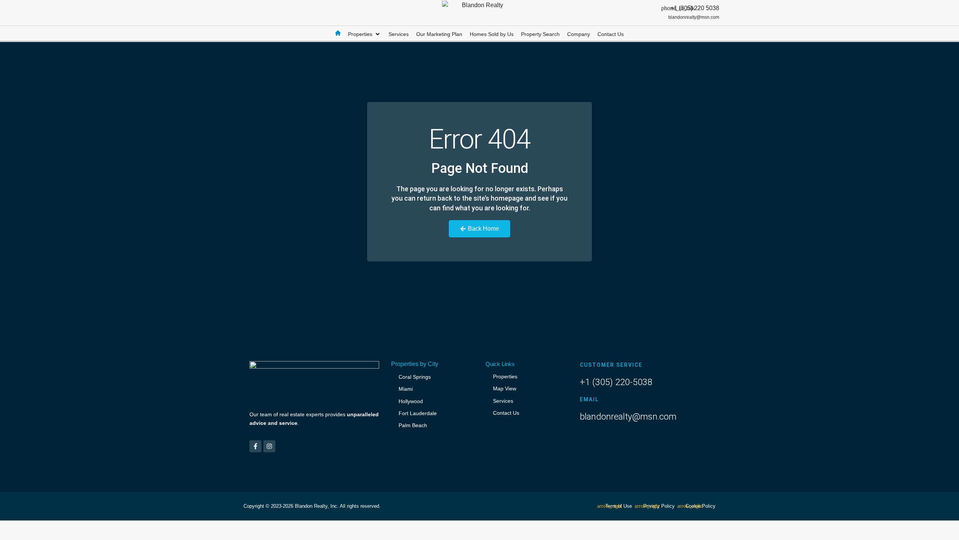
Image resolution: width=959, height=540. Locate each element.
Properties (505, 377)
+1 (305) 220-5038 (616, 382)
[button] (364, 34)
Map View (504, 389)
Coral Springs (415, 377)
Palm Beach (413, 425)
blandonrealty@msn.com (628, 416)
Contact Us (506, 413)
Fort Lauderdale (418, 413)
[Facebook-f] (255, 446)
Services (503, 401)
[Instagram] (269, 446)
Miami (406, 389)
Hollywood (411, 401)
